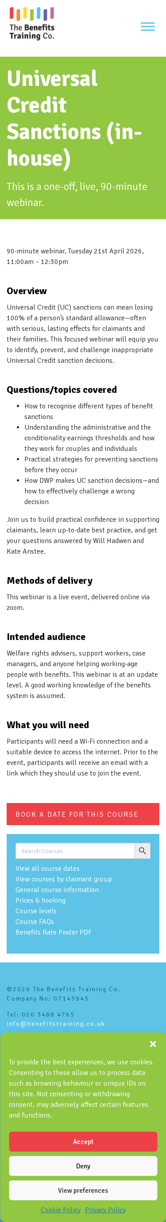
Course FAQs (34, 921)
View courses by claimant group (63, 879)
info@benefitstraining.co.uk (56, 1024)
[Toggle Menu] (148, 26)
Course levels (36, 911)
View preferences (83, 1191)
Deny (83, 1166)
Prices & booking (40, 900)
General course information (57, 889)
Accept (83, 1142)
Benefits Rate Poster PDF (53, 932)
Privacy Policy (105, 1210)
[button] (152, 1043)
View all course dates (47, 868)
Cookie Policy (61, 1210)
